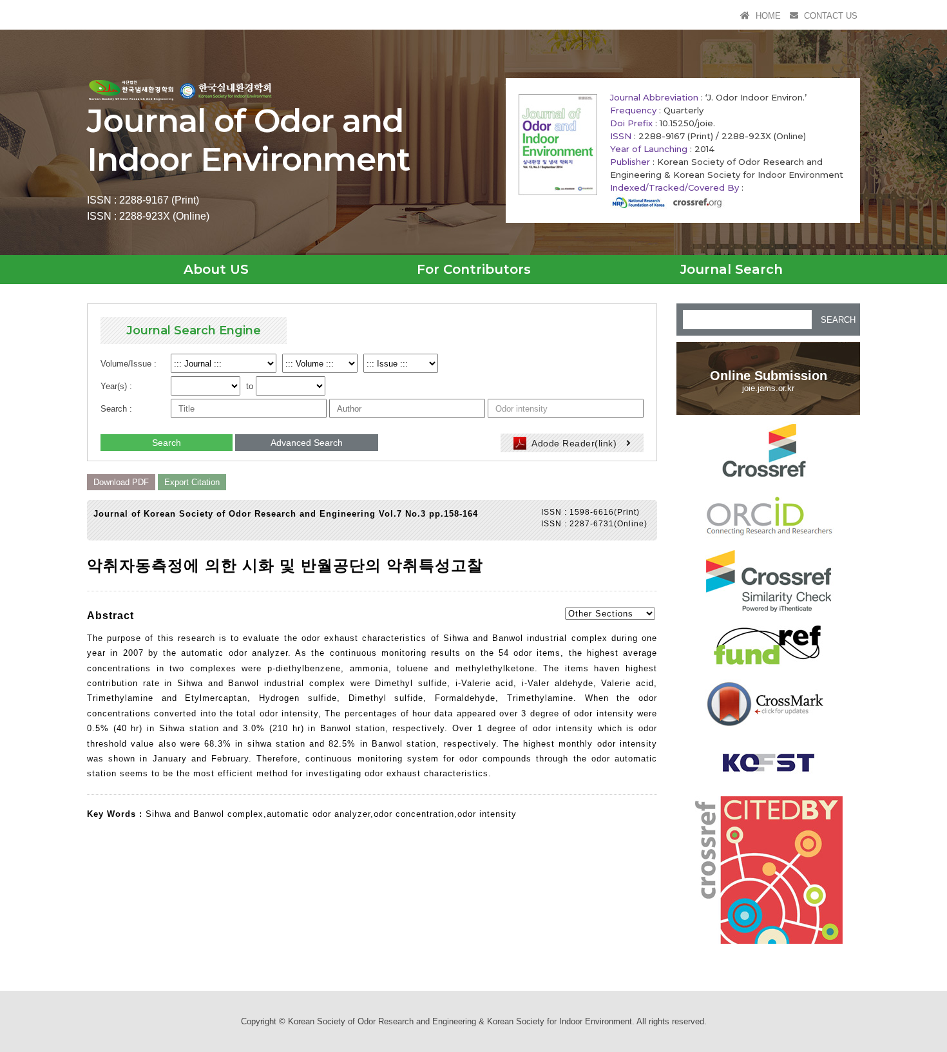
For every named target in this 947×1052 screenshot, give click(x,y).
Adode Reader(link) (575, 443)
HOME (767, 16)
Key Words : (116, 814)
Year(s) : (116, 386)
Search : (116, 409)
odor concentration (414, 814)
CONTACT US (829, 16)
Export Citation (192, 482)
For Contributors (474, 269)
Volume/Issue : (128, 363)
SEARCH (838, 320)
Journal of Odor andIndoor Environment (248, 140)
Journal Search (731, 269)
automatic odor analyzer (318, 814)
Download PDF (121, 482)
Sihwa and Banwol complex (204, 814)
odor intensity (487, 814)
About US (216, 269)
